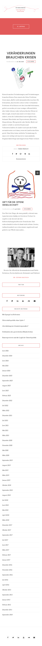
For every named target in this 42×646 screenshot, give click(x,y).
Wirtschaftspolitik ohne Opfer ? (13, 320)
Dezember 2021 (7, 415)
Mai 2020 (5, 450)
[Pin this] (25, 154)
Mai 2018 (5, 510)
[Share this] (12, 154)
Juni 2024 (5, 361)
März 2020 (5, 455)
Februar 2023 (6, 396)
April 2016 (5, 585)
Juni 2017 (5, 545)
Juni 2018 (5, 505)
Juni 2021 (5, 425)
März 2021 (5, 435)
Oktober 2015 (6, 590)
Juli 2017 (5, 540)
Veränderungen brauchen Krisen (21, 55)
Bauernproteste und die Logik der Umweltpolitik (19, 337)
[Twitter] (12, 301)
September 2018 (7, 490)
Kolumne (31, 61)
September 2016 (7, 575)
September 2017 (7, 535)
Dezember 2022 (7, 401)
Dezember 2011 (7, 610)
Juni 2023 (5, 391)
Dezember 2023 (7, 376)
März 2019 (5, 475)
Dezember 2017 (7, 525)
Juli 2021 (5, 420)
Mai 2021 (5, 430)
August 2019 (6, 465)
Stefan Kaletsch (23, 149)
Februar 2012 (6, 605)
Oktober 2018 (6, 485)
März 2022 (5, 410)
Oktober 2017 (6, 530)
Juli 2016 (5, 580)
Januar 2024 (6, 371)
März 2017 (5, 550)
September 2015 (7, 595)
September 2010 (7, 615)
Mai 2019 (5, 470)
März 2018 (5, 520)
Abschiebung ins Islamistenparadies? (15, 326)
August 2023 (6, 386)
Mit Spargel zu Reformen (11, 314)
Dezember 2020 (7, 440)
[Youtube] (23, 301)
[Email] (34, 301)
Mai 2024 (5, 366)
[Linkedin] (17, 301)
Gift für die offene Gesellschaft (13, 203)
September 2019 (7, 460)
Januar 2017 (6, 560)
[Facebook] (7, 301)
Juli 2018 (5, 500)
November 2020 (7, 445)
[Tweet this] (16, 154)
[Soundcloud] (28, 301)
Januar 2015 (6, 600)
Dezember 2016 (7, 565)
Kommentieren (21, 159)
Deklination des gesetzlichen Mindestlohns (17, 332)
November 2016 (7, 570)
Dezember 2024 (7, 356)
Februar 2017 (6, 555)
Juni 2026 (5, 351)
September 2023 (7, 381)
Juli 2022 (5, 406)
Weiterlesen (21, 145)
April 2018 (5, 515)
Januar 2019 (6, 480)
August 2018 (6, 495)
